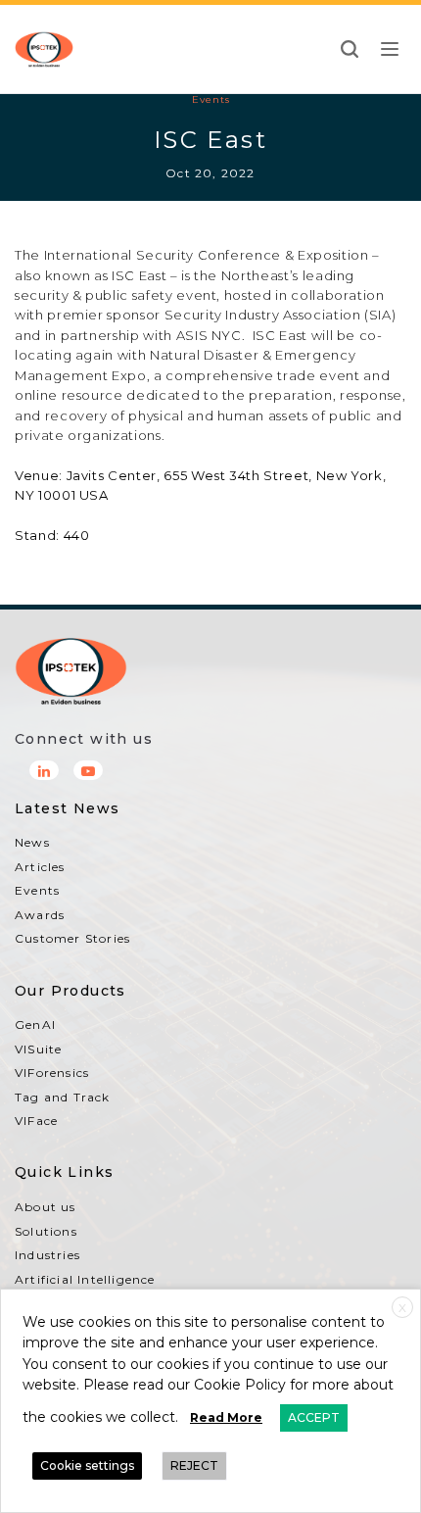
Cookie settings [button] (87, 1465)
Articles (40, 866)
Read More (226, 1417)
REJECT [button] (194, 1465)
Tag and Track (63, 1097)
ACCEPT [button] (314, 1417)
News (32, 842)
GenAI (35, 1024)
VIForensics (52, 1072)
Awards (40, 914)
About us (45, 1206)
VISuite (38, 1049)
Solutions (46, 1231)
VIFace (36, 1120)
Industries (47, 1254)
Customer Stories (72, 938)
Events (211, 100)
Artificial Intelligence (85, 1279)
